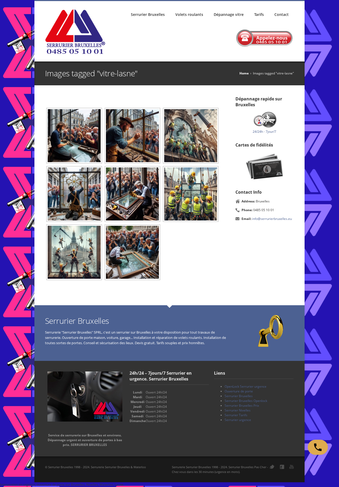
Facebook (282, 467)
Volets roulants (189, 14)
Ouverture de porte (239, 391)
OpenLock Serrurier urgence (245, 386)
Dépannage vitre (229, 14)
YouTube (291, 467)
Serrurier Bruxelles (148, 14)
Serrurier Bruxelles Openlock (246, 401)
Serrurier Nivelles (238, 410)
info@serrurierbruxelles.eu (272, 218)
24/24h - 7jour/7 (264, 131)
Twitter (272, 467)
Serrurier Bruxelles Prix (242, 405)
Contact (281, 14)
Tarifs (259, 14)
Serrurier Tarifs (236, 415)
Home (244, 73)
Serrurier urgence (238, 420)
